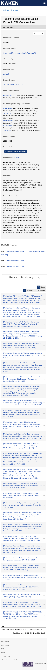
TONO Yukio (7, 113)
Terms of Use (5, 656)
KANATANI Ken (8, 95)
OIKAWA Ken (7, 108)
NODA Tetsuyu (8, 120)
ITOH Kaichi (7, 125)
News (3, 652)
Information (5, 641)
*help (17, 157)
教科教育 (6, 74)
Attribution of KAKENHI (9, 660)
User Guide (5, 645)
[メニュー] (44, 2)
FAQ (2, 649)
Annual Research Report (15, 252)
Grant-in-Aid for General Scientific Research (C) (19, 53)
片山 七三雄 (7, 130)
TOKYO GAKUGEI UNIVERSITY (14, 85)
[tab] (24, 277)
